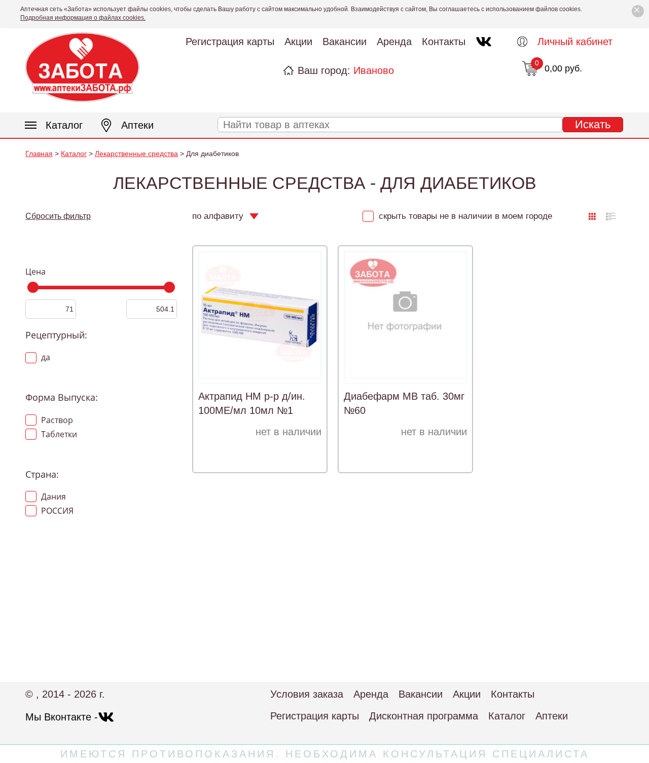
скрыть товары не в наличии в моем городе (464, 216)
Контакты (443, 41)
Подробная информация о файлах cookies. (83, 17)
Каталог (64, 125)
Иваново (373, 70)
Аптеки (137, 125)
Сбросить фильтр (58, 216)
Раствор (56, 420)
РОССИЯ (56, 510)
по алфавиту (217, 216)
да (44, 357)
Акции (298, 41)
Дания (52, 496)
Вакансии (344, 41)
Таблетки (58, 434)
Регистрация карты (230, 41)
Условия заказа (306, 694)
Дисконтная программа (423, 715)
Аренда (394, 41)
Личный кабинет (574, 41)
